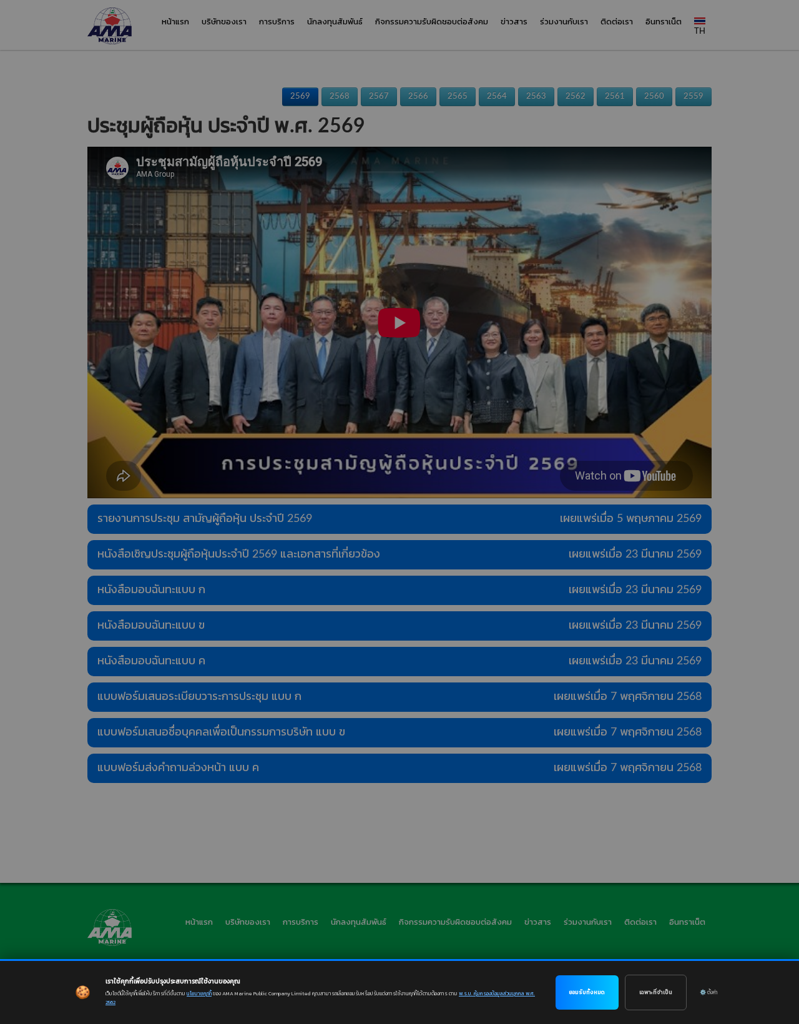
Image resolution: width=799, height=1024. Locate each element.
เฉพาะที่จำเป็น (655, 992)
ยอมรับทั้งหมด (587, 992)
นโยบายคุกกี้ (199, 993)
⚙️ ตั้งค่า (708, 992)
